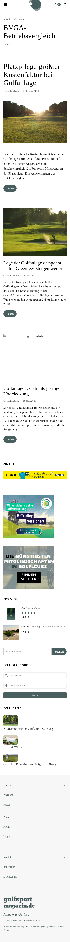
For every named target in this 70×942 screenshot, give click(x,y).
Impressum (9, 866)
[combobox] (35, 675)
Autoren (7, 816)
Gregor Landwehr (11, 90)
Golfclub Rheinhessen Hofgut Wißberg (29, 764)
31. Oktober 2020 (31, 90)
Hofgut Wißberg (14, 747)
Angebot (8, 794)
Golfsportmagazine (20, 926)
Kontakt (7, 857)
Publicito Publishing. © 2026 (26, 920)
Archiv (7, 826)
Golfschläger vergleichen (43, 926)
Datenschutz (10, 876)
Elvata (6, 929)
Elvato (60, 926)
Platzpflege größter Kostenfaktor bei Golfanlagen (31, 75)
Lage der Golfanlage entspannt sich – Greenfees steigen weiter (32, 265)
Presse (6, 804)
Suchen (59, 651)
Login (6, 836)
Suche (35, 695)
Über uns (8, 785)
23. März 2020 (29, 275)
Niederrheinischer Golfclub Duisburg (28, 728)
